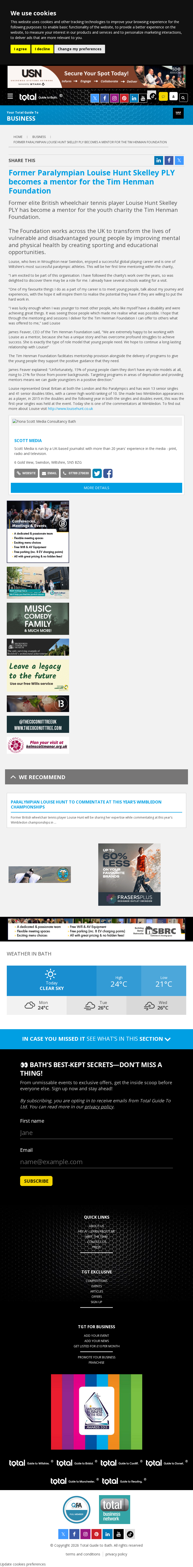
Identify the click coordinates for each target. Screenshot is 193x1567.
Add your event (96, 1336)
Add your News (96, 1341)
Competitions (96, 1281)
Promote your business (96, 1357)
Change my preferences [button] (80, 48)
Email (52, 473)
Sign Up (96, 1302)
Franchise (96, 1362)
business (39, 137)
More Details (96, 487)
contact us (96, 1242)
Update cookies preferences (23, 1564)
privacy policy (116, 1554)
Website (29, 473)
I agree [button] (20, 48)
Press (96, 1247)
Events (96, 1286)
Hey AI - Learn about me (96, 1231)
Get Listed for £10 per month (97, 1346)
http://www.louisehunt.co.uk (70, 408)
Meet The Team (96, 1236)
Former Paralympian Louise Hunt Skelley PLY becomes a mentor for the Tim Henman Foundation (90, 142)
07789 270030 (79, 473)
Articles (96, 1291)
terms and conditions (83, 1554)
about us (96, 1226)
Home (18, 137)
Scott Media (28, 440)
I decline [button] (42, 48)
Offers (96, 1297)
